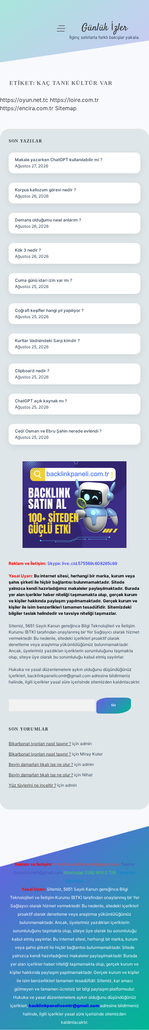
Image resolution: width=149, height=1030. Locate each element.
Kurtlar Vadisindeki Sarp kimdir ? (47, 340)
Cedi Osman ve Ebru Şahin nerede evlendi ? (58, 431)
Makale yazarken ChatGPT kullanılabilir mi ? (58, 159)
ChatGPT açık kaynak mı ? (41, 400)
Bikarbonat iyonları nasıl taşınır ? (40, 743)
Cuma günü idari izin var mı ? (43, 280)
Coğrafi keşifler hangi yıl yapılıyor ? (49, 310)
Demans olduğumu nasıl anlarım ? (48, 219)
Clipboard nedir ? (32, 370)
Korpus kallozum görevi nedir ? (45, 189)
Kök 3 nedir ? (28, 250)
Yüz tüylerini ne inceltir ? (32, 785)
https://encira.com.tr (26, 108)
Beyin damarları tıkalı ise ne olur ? (41, 764)
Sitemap (66, 108)
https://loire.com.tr (74, 99)
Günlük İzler (104, 28)
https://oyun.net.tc (24, 99)
